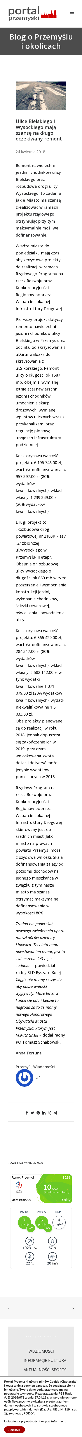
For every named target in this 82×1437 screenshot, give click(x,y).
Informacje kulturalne (49, 1360)
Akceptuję (15, 1429)
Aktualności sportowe (48, 1369)
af (38, 1077)
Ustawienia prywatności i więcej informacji (34, 1422)
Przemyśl (23, 1066)
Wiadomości (44, 1066)
